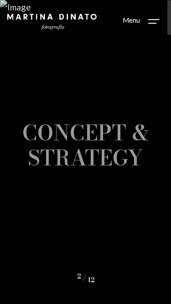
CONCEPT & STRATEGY (85, 144)
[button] (22, 278)
